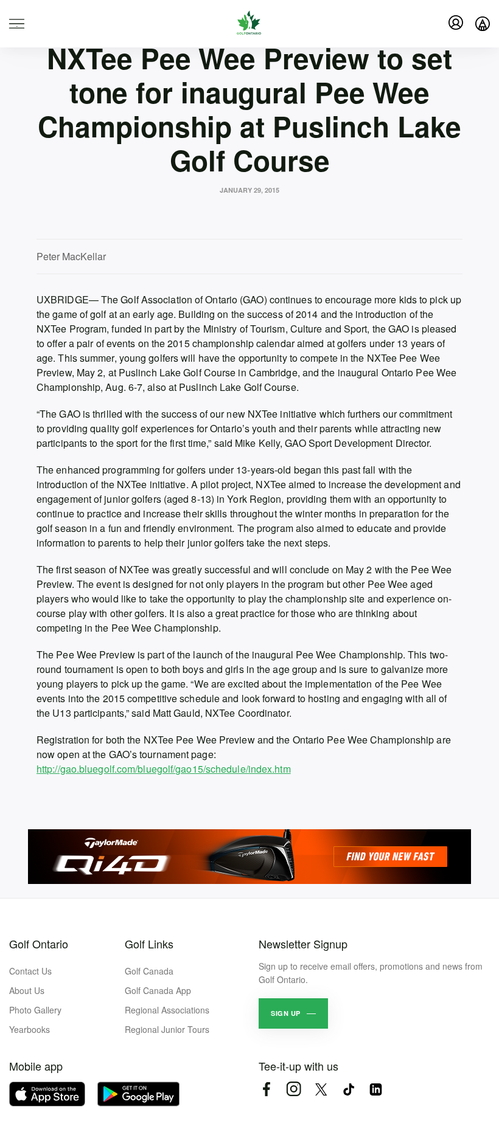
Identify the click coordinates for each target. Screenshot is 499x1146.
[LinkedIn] (375, 1089)
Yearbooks (29, 1029)
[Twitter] (321, 1089)
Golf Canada (149, 971)
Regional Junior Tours (167, 1029)
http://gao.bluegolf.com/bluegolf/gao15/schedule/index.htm (164, 769)
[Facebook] (266, 1089)
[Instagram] (293, 1089)
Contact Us (30, 971)
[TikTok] (348, 1089)
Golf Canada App (158, 990)
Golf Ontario (38, 943)
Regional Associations (167, 1010)
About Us (26, 990)
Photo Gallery (35, 1010)
